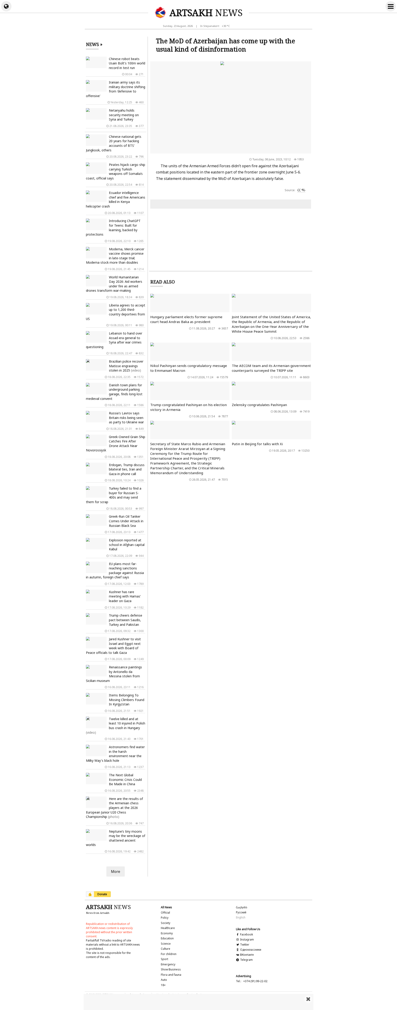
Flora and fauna (171, 975)
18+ (163, 985)
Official (165, 913)
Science (166, 944)
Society (165, 923)
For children (168, 954)
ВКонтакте (246, 955)
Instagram (246, 939)
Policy (164, 918)
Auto (164, 980)
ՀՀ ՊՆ (301, 190)
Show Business (171, 969)
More (115, 871)
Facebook (246, 934)
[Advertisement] (198, 1002)
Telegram (246, 960)
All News (166, 907)
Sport (164, 959)
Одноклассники (250, 950)
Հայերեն (241, 907)
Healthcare (168, 928)
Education (167, 938)
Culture (165, 949)
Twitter (244, 945)
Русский (241, 912)
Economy (167, 933)
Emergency (168, 964)
